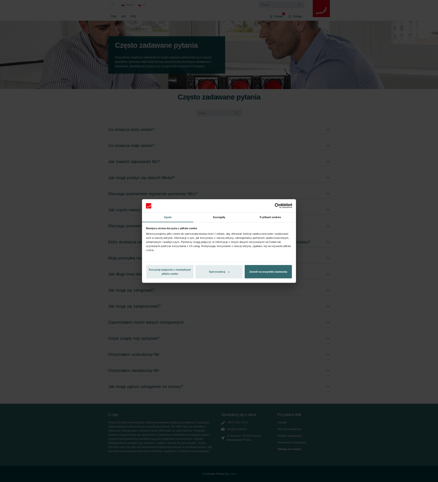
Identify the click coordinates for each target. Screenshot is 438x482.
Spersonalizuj (217, 271)
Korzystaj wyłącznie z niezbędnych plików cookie (170, 271)
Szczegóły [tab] (219, 217)
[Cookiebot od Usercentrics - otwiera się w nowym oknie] (277, 205)
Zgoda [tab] (168, 217)
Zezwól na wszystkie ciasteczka (268, 271)
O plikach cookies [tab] (270, 217)
